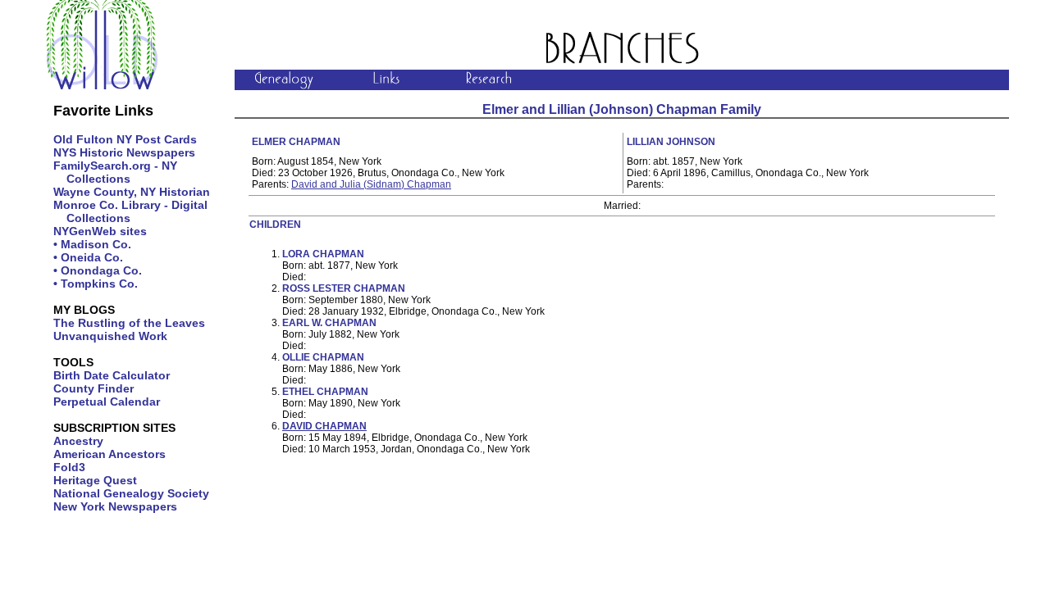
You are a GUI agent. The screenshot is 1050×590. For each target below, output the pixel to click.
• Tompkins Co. (95, 283)
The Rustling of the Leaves (129, 322)
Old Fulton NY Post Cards (125, 139)
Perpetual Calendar (106, 401)
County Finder (93, 388)
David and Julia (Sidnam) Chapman (371, 184)
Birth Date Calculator (111, 375)
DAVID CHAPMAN (324, 426)
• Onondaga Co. (97, 270)
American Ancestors (109, 454)
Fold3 (69, 467)
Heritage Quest (95, 480)
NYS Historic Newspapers (124, 152)
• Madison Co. (92, 244)
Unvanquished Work (110, 336)
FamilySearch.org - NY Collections (115, 172)
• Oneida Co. (88, 257)
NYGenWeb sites (100, 231)
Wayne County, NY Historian (131, 191)
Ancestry (78, 440)
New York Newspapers (115, 506)
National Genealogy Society (131, 493)
